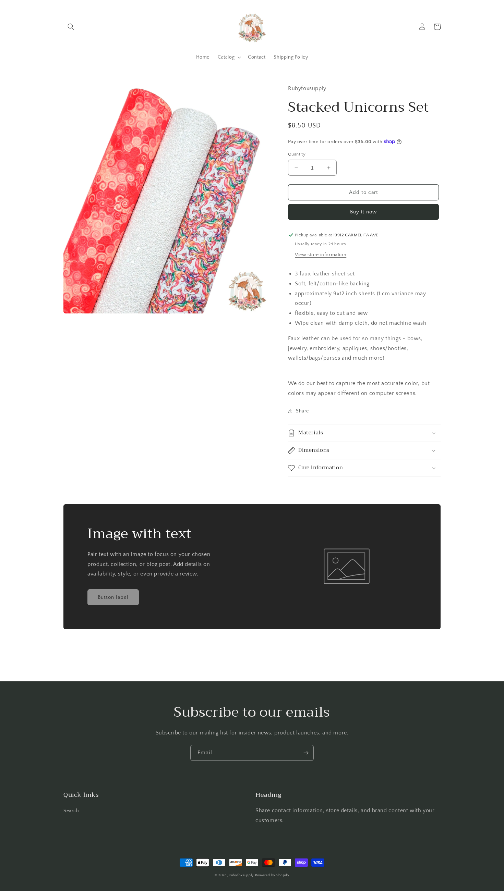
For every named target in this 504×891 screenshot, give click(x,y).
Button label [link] (113, 597)
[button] (71, 26)
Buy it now (363, 212)
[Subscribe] (305, 753)
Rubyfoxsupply (241, 875)
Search (71, 811)
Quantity (296, 154)
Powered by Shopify (272, 875)
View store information (320, 255)
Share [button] (302, 411)
